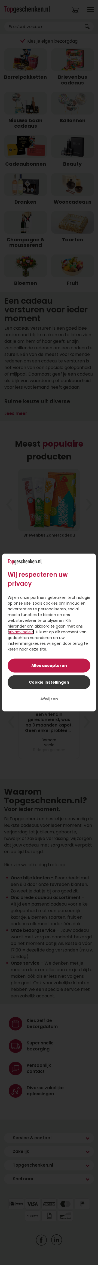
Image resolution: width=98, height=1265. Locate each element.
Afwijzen (49, 699)
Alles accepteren (49, 665)
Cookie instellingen (49, 682)
